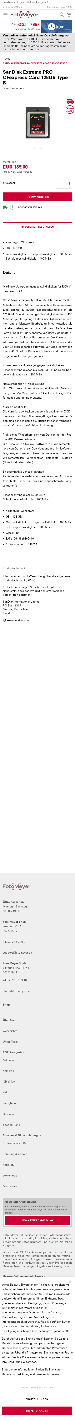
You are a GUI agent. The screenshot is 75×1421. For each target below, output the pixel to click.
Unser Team (10, 1042)
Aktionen (8, 1060)
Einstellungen (37, 1399)
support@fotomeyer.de (17, 952)
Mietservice (10, 1186)
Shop (6, 1005)
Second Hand (11, 1125)
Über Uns (9, 1020)
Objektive (9, 1081)
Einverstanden (37, 1411)
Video (6, 1092)
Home (6, 59)
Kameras (8, 1071)
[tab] (37, 274)
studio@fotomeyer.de (16, 991)
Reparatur (9, 1165)
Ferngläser (9, 1103)
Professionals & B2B (15, 1143)
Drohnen (8, 1114)
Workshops (10, 1175)
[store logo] (24, 14)
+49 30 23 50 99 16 (15, 980)
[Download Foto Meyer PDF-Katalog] (56, 26)
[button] (34, 148)
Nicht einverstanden (37, 1388)
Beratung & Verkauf (15, 1154)
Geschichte (10, 1031)
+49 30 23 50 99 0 (12, 7)
